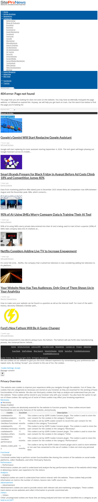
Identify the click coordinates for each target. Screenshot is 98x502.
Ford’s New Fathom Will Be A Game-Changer (30, 328)
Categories (7, 18)
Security (9, 54)
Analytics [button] (4, 472)
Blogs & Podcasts (13, 23)
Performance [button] (6, 462)
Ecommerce (10, 30)
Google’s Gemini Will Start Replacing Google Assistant (36, 137)
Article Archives (9, 14)
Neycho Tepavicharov (9, 299)
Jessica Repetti (6, 222)
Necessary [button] (5, 400)
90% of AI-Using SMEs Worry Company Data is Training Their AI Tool (46, 214)
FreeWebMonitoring (51, 353)
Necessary (7, 402)
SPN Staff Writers (7, 145)
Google (9, 39)
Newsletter (7, 16)
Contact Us (70, 347)
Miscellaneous (11, 43)
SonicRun (68, 351)
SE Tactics (10, 52)
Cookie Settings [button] (7, 368)
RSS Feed (6, 76)
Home (5, 12)
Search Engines (12, 45)
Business (9, 27)
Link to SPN (36, 347)
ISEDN (60, 351)
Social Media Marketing (15, 61)
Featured (9, 36)
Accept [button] (17, 368)
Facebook (10, 34)
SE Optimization (12, 50)
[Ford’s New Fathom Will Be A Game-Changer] (11, 322)
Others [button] (3, 492)
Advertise (7, 74)
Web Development (13, 67)
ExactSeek (16, 351)
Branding (9, 25)
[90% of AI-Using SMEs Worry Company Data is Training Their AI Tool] (11, 209)
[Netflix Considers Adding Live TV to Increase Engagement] (11, 245)
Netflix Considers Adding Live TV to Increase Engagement (39, 251)
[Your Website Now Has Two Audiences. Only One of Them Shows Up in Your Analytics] (11, 282)
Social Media (11, 59)
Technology (10, 63)
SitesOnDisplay (51, 351)
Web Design (10, 65)
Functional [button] (5, 452)
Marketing (10, 41)
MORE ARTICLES (8, 117)
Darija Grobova (6, 185)
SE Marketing (11, 47)
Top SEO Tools (48, 347)
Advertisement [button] (7, 482)
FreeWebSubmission (82, 351)
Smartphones (11, 56)
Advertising (10, 21)
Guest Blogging (9, 72)
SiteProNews (27, 351)
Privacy (79, 347)
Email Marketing (12, 32)
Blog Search (38, 351)
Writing (9, 70)
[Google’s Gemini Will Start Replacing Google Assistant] (11, 132)
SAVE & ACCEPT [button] (7, 500)
